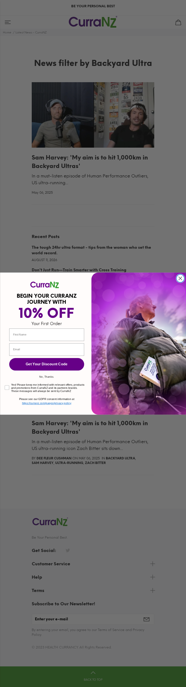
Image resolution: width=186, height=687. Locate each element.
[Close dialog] (180, 278)
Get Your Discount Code (47, 364)
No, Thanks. (46, 376)
